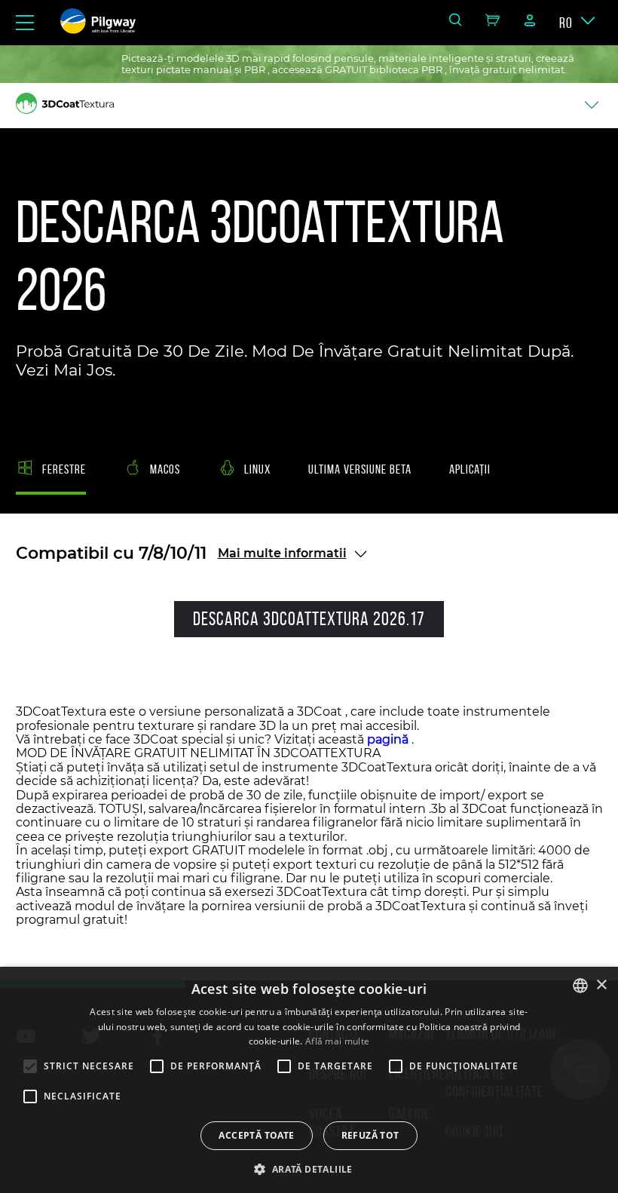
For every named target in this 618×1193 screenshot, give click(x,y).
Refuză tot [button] (370, 1135)
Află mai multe (337, 1041)
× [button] (601, 985)
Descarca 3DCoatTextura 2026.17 (309, 619)
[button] (308, 1168)
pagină (387, 739)
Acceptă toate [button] (256, 1135)
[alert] (309, 1080)
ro (566, 22)
